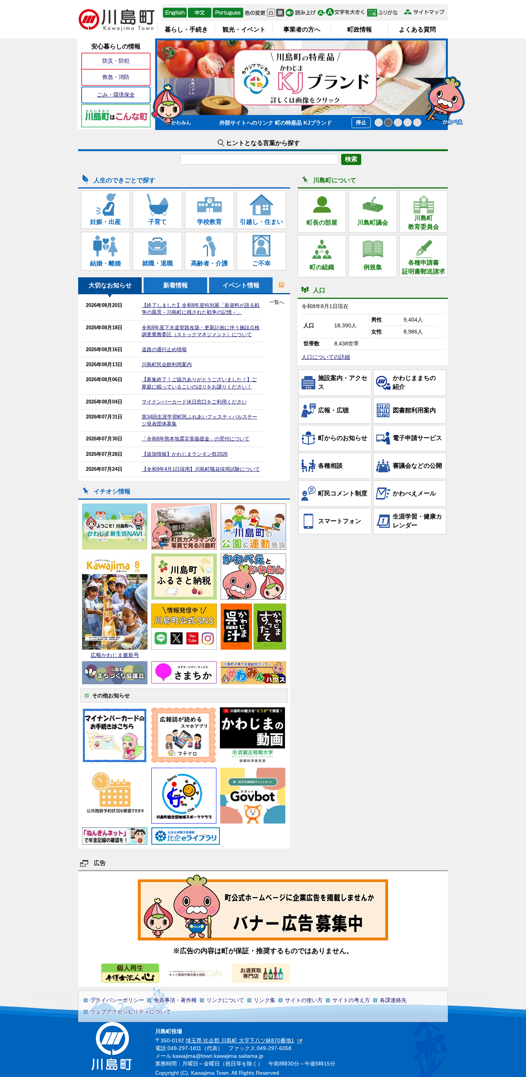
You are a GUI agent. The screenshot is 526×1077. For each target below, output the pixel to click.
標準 (270, 13)
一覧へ (276, 302)
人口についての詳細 (326, 357)
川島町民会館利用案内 (167, 364)
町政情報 (359, 29)
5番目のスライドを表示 (417, 122)
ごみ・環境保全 (116, 95)
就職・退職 (157, 263)
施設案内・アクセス (342, 382)
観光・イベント (244, 29)
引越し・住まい (261, 221)
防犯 (124, 61)
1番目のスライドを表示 (379, 122)
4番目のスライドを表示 (408, 122)
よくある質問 (417, 29)
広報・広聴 (333, 410)
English (175, 13)
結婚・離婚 (105, 263)
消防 (124, 77)
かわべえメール (414, 493)
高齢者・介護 (209, 263)
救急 (107, 77)
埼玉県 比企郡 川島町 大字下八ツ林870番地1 (240, 1040)
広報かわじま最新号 (114, 655)
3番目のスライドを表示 (398, 122)
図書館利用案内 (414, 410)
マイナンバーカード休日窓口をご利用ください (194, 402)
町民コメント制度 (342, 493)
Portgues (228, 13)
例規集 (373, 267)
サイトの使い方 (304, 1000)
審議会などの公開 (417, 465)
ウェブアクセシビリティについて (130, 1012)
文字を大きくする (341, 13)
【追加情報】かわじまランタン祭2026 (185, 454)
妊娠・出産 (105, 221)
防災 (107, 61)
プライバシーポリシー (117, 1000)
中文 (199, 13)
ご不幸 (261, 263)
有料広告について (263, 906)
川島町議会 (372, 222)
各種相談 (330, 465)
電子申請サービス (417, 438)
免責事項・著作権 (175, 1000)
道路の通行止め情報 (164, 349)
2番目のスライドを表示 (388, 122)
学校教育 (209, 221)
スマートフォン (339, 521)
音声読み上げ (300, 13)
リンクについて (225, 1000)
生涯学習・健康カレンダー (417, 520)
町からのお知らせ (342, 438)
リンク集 (264, 1000)
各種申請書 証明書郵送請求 (423, 266)
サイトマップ (424, 12)
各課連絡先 (393, 1000)
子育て (157, 221)
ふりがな (384, 13)
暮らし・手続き (186, 29)
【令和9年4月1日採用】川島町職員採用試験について (201, 469)
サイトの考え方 (351, 1000)
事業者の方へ (301, 29)
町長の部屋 (322, 222)
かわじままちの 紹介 (417, 382)
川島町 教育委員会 (423, 222)
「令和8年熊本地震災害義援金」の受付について (196, 439)
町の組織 (322, 267)
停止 (361, 122)
